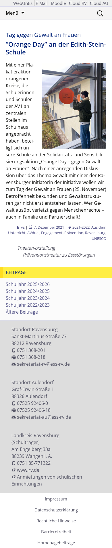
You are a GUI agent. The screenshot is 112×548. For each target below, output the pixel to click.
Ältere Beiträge (22, 312)
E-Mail (42, 3)
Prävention (73, 232)
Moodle (58, 3)
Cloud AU (99, 3)
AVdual (33, 232)
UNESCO (99, 238)
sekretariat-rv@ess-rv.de (43, 364)
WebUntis (22, 3)
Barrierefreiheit (56, 531)
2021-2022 (81, 227)
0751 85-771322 (34, 463)
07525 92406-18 (34, 410)
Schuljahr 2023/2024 (28, 298)
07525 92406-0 (32, 403)
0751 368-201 (31, 350)
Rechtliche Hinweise (56, 521)
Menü (12, 13)
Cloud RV (78, 3)
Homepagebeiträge (56, 542)
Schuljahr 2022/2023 (28, 305)
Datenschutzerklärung (56, 510)
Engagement (52, 232)
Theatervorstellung (33, 248)
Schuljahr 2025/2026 (28, 284)
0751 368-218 (31, 357)
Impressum (56, 499)
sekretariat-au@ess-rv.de (44, 417)
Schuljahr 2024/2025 (28, 291)
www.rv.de (28, 470)
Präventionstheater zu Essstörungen (62, 255)
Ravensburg (95, 232)
